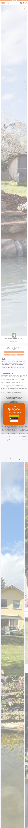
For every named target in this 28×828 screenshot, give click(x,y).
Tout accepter (14, 415)
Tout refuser (14, 418)
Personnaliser (14, 421)
